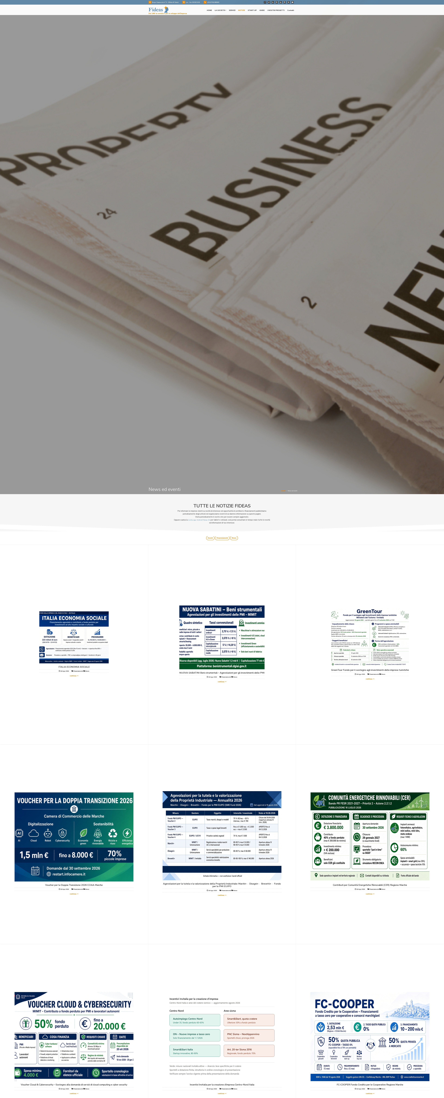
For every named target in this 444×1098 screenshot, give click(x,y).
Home (283, 491)
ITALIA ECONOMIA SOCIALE (74, 666)
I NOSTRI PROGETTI (276, 10)
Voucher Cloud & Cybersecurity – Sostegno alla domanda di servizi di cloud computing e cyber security (74, 1084)
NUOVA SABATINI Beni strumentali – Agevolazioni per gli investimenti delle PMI (222, 672)
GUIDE (262, 10)
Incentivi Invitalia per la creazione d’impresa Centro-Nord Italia (222, 1084)
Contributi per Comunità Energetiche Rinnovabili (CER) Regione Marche (370, 885)
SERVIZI (232, 10)
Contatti (290, 10)
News (234, 538)
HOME (209, 10)
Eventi (210, 538)
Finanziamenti (222, 538)
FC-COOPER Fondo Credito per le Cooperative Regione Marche (370, 1084)
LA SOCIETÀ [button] (220, 10)
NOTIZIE (241, 10)
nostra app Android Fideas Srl (199, 520)
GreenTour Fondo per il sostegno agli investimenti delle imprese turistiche (370, 670)
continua (73, 676)
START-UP (252, 10)
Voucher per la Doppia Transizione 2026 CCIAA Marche (74, 885)
